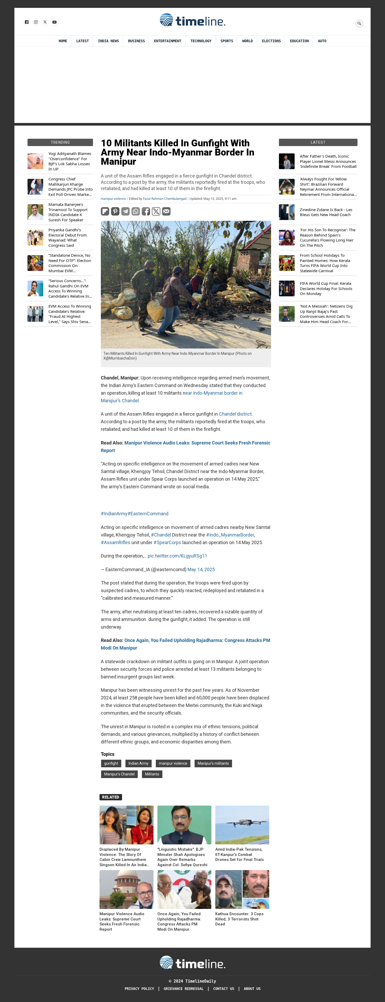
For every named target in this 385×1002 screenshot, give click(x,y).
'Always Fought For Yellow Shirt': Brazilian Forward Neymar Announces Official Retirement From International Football (327, 186)
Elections (271, 41)
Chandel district (235, 414)
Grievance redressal (184, 989)
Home (63, 41)
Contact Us (223, 989)
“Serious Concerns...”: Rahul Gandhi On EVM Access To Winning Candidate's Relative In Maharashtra (68, 288)
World (247, 41)
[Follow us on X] (45, 22)
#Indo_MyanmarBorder (230, 535)
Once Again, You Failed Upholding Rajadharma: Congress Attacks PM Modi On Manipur (179, 922)
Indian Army (138, 763)
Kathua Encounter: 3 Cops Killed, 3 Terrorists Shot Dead (239, 919)
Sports (227, 41)
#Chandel (161, 535)
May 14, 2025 (201, 569)
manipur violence (113, 198)
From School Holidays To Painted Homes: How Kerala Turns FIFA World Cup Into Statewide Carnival (325, 263)
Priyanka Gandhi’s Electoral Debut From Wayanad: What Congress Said (67, 237)
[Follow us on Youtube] (54, 22)
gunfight (111, 763)
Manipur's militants (213, 763)
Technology (200, 41)
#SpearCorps (167, 542)
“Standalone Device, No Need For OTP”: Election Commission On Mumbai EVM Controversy (69, 263)
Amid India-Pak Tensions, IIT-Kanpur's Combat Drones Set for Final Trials (239, 854)
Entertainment (167, 41)
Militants (152, 774)
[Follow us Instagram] (35, 22)
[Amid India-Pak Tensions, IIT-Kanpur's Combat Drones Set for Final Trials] (242, 826)
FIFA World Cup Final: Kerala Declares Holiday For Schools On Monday (326, 288)
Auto (322, 41)
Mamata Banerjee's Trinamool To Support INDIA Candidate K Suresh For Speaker (67, 212)
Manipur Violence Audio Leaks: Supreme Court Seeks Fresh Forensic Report (122, 922)
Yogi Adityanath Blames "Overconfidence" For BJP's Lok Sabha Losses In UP (69, 161)
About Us (252, 989)
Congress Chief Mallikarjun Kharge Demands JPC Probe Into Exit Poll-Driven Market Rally (70, 186)
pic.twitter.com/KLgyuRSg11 (177, 556)
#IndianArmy (114, 513)
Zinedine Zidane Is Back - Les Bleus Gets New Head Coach (326, 212)
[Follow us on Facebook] (26, 22)
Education (299, 41)
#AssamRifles (115, 542)
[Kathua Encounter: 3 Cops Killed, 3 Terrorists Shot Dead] (242, 890)
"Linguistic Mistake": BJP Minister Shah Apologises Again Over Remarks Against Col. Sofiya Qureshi (182, 857)
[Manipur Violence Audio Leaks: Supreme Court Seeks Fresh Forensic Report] (126, 890)
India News (108, 41)
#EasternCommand (148, 513)
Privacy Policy (139, 989)
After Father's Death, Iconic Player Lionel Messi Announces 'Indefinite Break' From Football (328, 161)
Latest (82, 41)
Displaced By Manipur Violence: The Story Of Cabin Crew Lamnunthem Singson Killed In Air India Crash (123, 857)
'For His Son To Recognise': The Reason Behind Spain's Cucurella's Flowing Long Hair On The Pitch (327, 237)
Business (136, 41)
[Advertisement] (192, 86)
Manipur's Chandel (119, 774)
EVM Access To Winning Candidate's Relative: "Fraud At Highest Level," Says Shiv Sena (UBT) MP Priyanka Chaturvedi (69, 314)
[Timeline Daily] (192, 19)
